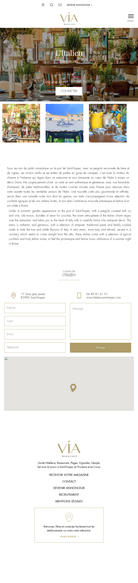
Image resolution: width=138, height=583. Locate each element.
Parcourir (69, 537)
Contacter (69, 91)
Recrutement (69, 494)
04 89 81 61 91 (69, 74)
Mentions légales (69, 501)
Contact (69, 481)
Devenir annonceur (79, 5)
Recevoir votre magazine (69, 475)
